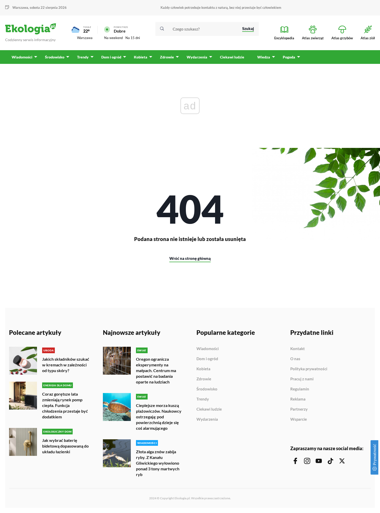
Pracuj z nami (302, 379)
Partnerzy (299, 409)
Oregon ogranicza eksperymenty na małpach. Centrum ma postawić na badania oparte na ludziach (156, 370)
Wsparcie (298, 419)
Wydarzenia (207, 419)
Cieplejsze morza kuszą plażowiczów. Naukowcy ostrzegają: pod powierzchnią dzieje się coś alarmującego (158, 417)
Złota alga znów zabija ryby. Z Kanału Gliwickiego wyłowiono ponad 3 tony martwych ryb (157, 463)
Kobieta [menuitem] (140, 57)
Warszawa (85, 38)
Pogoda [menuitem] (289, 57)
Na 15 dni (132, 38)
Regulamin (299, 389)
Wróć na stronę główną (190, 258)
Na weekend (113, 38)
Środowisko (206, 389)
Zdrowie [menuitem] (167, 57)
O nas (295, 359)
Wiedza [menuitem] (263, 57)
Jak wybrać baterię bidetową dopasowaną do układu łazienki (65, 446)
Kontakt (297, 349)
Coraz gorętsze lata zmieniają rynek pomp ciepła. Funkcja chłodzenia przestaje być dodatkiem (65, 405)
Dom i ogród (207, 359)
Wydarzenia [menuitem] (197, 57)
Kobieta (203, 369)
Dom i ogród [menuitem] (111, 57)
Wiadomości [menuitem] (22, 57)
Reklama (298, 399)
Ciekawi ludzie (209, 409)
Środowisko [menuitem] (54, 57)
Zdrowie (203, 379)
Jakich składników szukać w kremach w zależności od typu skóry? (65, 365)
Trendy (202, 399)
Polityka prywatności (308, 369)
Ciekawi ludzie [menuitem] (232, 57)
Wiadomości (207, 349)
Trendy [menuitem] (83, 57)
